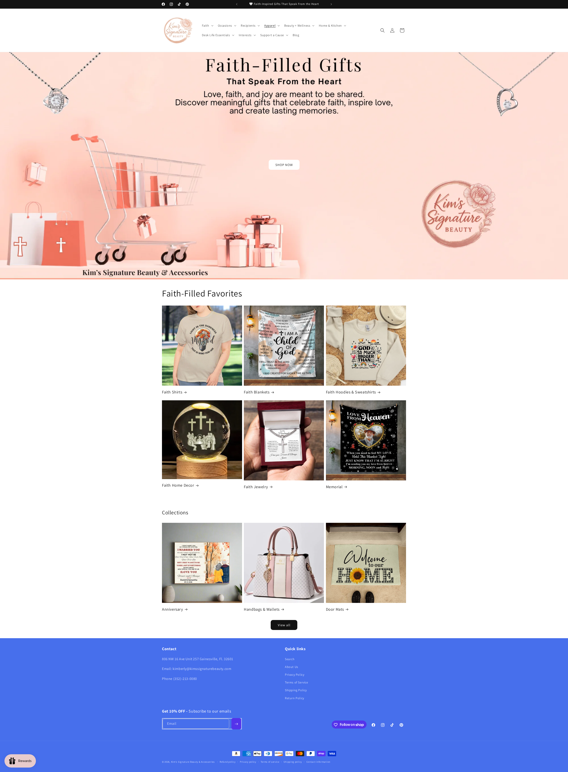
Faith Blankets (256, 392)
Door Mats (335, 609)
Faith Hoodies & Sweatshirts (351, 392)
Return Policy (294, 698)
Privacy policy (248, 761)
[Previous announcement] (237, 4)
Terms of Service (296, 682)
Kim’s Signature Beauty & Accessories (193, 761)
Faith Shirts (172, 392)
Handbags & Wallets (262, 609)
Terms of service (270, 761)
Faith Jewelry (256, 486)
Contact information (318, 761)
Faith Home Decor (178, 485)
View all (284, 625)
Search (290, 659)
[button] (207, 25)
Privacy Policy (294, 674)
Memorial (334, 486)
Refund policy (227, 761)
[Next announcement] (331, 4)
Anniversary (172, 609)
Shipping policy (293, 761)
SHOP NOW (284, 164)
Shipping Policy (296, 690)
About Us (291, 667)
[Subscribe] (236, 724)
